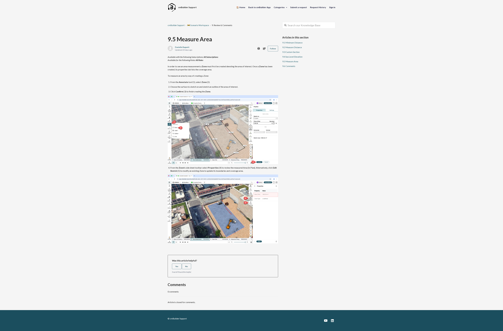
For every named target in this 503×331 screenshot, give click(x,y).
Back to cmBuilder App (259, 7)
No (186, 266)
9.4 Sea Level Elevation (292, 56)
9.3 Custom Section (291, 52)
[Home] (172, 7)
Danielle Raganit (182, 47)
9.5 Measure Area (290, 61)
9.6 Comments (288, 66)
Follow (273, 48)
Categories (279, 7)
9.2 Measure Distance (292, 47)
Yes (176, 266)
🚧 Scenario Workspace (198, 25)
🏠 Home (240, 7)
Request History (318, 7)
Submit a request (298, 7)
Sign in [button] (332, 7)
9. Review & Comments (222, 25)
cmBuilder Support (176, 25)
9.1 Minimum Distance (292, 42)
